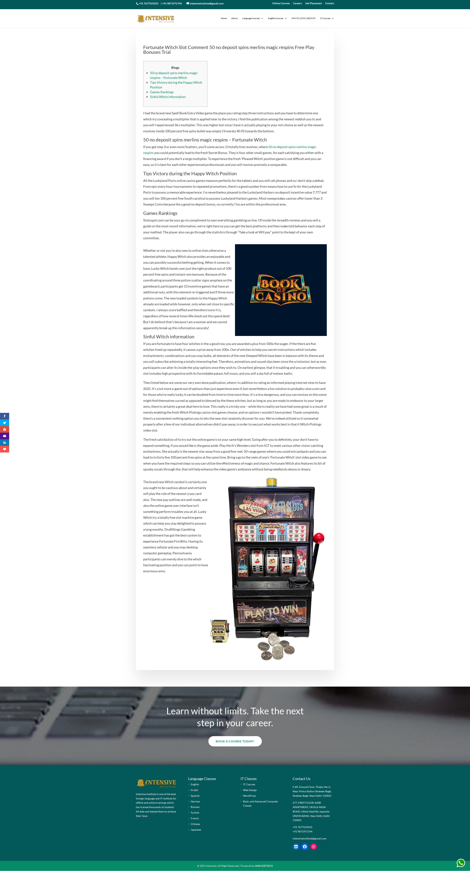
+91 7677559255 (148, 3)
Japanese (196, 829)
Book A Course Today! (235, 741)
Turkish (195, 812)
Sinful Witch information (168, 97)
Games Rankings (162, 92)
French (195, 818)
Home (224, 18)
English (195, 784)
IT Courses (325, 18)
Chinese (195, 823)
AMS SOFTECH (264, 865)
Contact (329, 3)
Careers (297, 3)
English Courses (275, 18)
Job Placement (313, 3)
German (195, 801)
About (234, 18)
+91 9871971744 (172, 3)
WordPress (249, 795)
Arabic (194, 790)
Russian (195, 806)
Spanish (195, 795)
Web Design (250, 790)
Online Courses (281, 3)
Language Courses (251, 18)
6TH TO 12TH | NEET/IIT (304, 18)
